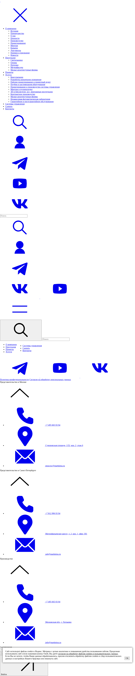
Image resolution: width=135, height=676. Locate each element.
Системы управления (15, 104)
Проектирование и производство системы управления (35, 87)
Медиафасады (17, 67)
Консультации (17, 77)
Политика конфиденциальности (14, 379)
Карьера (14, 48)
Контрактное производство (23, 94)
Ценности (15, 38)
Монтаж (14, 45)
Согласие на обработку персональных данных (50, 379)
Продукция (10, 58)
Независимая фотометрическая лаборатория (30, 99)
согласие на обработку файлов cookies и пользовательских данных (88, 654)
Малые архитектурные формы (24, 70)
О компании (10, 28)
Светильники (17, 60)
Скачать (8, 106)
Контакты (9, 109)
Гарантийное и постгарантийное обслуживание (32, 101)
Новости (14, 55)
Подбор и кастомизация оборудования (28, 84)
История (14, 31)
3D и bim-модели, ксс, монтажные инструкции (32, 92)
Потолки (14, 65)
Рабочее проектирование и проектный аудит (31, 82)
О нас (13, 36)
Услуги (8, 75)
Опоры (14, 63)
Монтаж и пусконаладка (21, 89)
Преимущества (17, 33)
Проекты (9, 72)
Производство (17, 41)
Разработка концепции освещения (26, 79)
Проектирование (18, 43)
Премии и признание (20, 53)
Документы (16, 50)
